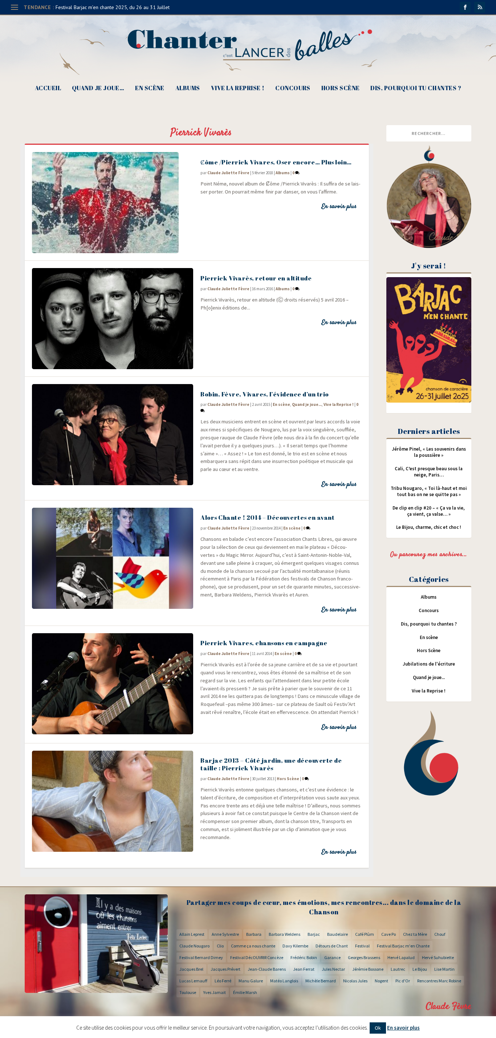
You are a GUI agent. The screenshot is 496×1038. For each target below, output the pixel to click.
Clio (220, 946)
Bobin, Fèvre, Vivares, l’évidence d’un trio (264, 394)
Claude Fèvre (448, 1006)
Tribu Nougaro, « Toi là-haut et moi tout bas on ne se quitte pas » (429, 491)
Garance (332, 957)
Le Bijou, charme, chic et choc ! (428, 527)
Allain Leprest (191, 934)
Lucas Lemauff (193, 980)
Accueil (48, 88)
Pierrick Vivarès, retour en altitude (256, 278)
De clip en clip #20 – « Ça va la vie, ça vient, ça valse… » (429, 511)
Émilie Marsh (245, 992)
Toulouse (187, 992)
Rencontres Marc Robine (439, 980)
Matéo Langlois (284, 980)
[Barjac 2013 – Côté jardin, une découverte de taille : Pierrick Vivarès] (112, 801)
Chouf (439, 934)
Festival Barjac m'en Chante (403, 946)
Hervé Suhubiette (438, 957)
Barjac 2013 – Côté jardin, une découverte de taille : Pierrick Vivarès (271, 764)
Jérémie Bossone (367, 969)
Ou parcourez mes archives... (428, 554)
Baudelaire (337, 934)
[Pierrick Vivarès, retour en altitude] (112, 318)
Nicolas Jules (355, 980)
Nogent (381, 980)
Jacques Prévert (225, 969)
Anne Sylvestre (225, 934)
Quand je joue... (307, 404)
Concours (292, 88)
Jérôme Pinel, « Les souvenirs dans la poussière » (429, 452)
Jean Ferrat (303, 969)
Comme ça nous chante (253, 946)
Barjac (314, 934)
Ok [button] (378, 1028)
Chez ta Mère (415, 934)
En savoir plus (339, 206)
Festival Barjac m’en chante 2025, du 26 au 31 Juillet (113, 7)
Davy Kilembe (295, 946)
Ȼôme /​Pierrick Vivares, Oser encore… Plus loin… (276, 162)
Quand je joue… (98, 88)
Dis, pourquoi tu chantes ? (415, 88)
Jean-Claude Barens (267, 969)
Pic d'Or (402, 980)
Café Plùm (364, 934)
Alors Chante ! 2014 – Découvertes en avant (267, 517)
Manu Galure (251, 980)
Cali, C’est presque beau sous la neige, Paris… (429, 472)
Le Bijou (419, 969)
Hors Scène (340, 88)
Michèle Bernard (320, 980)
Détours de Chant (332, 946)
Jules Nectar (333, 969)
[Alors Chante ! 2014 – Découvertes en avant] (112, 558)
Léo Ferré (223, 980)
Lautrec (398, 969)
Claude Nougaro (194, 946)
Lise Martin (444, 969)
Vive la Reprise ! (238, 88)
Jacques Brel (191, 969)
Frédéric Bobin (303, 957)
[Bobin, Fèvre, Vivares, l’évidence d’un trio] (112, 434)
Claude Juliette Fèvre (228, 172)
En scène (149, 88)
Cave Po (388, 934)
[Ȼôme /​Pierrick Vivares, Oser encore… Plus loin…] (112, 202)
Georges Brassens (364, 957)
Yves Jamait (214, 992)
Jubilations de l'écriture (429, 664)
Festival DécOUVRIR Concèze (256, 957)
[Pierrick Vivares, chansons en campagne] (112, 683)
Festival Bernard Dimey (201, 957)
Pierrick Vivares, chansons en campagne (263, 643)
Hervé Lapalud (401, 957)
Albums (187, 88)
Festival (362, 946)
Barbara (253, 934)
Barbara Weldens (284, 934)
